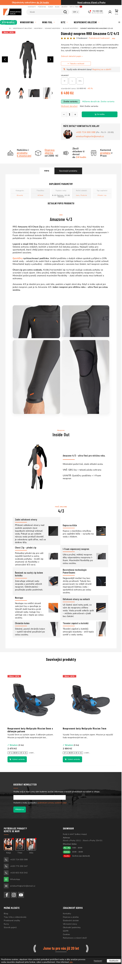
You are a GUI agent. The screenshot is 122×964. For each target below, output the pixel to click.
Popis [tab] (45, 171)
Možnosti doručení (68, 106)
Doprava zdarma (49, 151)
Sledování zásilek (70, 920)
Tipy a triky (74, 7)
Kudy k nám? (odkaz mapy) (74, 834)
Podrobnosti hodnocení (98, 38)
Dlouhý (19, 195)
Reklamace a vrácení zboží (74, 938)
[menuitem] (8, 22)
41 (26, 753)
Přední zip (101, 195)
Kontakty (32, 7)
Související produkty (67, 171)
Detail (17, 759)
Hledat (63, 12)
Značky (64, 7)
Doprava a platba (70, 917)
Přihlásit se (19, 809)
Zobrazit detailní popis (70, 56)
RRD (112, 39)
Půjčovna (42, 7)
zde (71, 962)
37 (10, 753)
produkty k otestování (23, 154)
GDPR (65, 931)
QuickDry (17, 258)
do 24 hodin (42, 2)
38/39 (15, 753)
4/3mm (39, 195)
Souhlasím (112, 960)
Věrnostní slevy (69, 924)
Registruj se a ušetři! (100, 69)
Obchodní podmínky (71, 927)
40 (21, 753)
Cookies (65, 934)
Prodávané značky (12, 920)
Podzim (83, 195)
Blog (57, 7)
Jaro (77, 195)
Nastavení (96, 960)
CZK (72, 12)
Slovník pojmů (10, 927)
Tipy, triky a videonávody (15, 917)
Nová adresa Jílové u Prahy (90, 2)
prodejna (104, 152)
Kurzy (50, 7)
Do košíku (100, 114)
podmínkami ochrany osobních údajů (51, 803)
